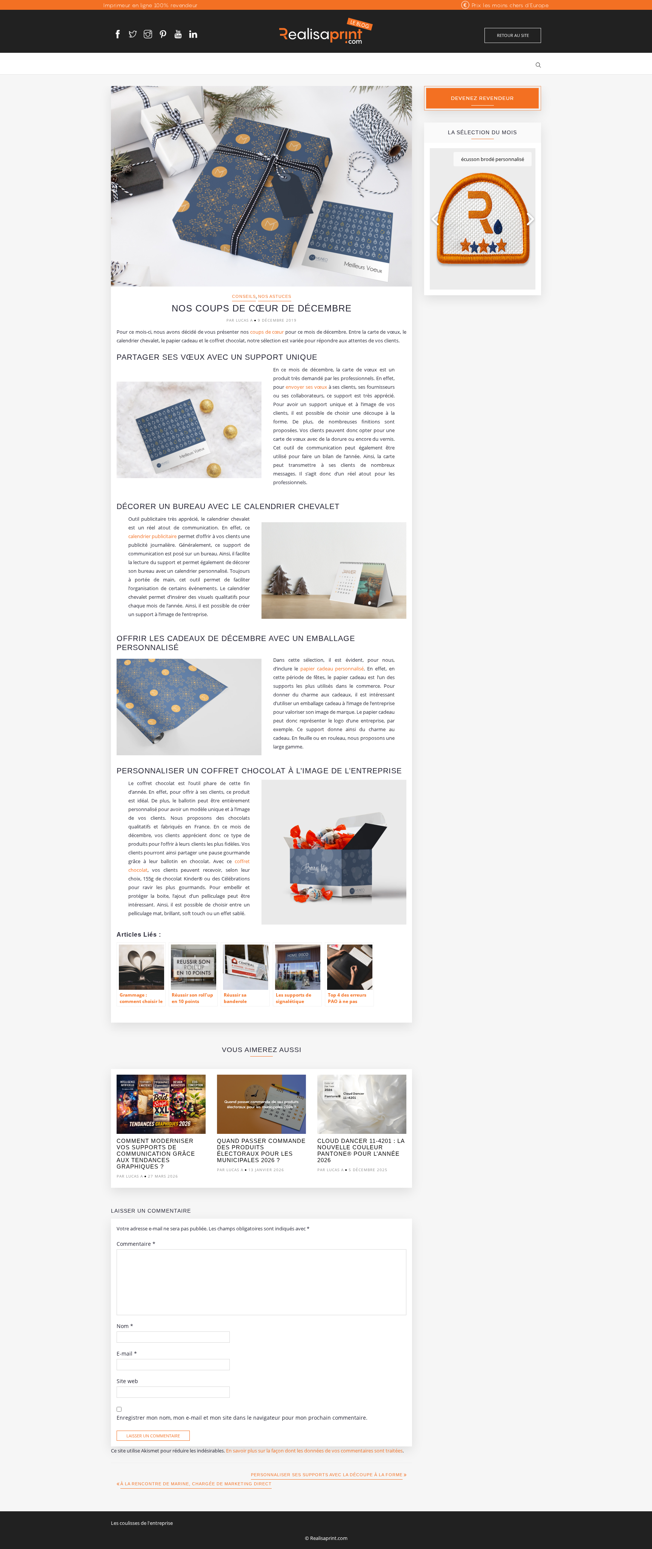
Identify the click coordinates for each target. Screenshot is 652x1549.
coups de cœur (267, 331)
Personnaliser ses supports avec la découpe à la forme (327, 1474)
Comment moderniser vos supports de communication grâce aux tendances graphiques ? (156, 1154)
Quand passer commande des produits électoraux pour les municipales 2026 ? (261, 1150)
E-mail (127, 1353)
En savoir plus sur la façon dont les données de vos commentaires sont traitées (314, 1450)
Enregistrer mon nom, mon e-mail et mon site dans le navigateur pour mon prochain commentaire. (242, 1417)
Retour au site (513, 35)
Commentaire (136, 1244)
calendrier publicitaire (152, 536)
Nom (125, 1326)
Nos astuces (274, 296)
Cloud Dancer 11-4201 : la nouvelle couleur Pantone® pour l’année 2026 (360, 1150)
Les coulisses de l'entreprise (142, 1523)
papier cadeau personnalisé (332, 668)
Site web (127, 1381)
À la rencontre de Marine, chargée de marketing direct (196, 1484)
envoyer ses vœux (306, 386)
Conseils (244, 296)
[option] (161, 1128)
